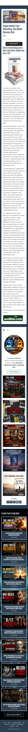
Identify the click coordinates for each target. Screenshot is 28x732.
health (4, 35)
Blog (23, 722)
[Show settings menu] (21, 22)
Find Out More (14, 371)
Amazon (12, 726)
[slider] (12, 22)
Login (16, 726)
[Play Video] (4, 22)
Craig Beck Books (17, 722)
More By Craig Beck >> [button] (14, 714)
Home (4, 722)
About (9, 722)
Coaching (7, 724)
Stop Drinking (20, 724)
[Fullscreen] (24, 22)
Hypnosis (13, 724)
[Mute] (18, 22)
